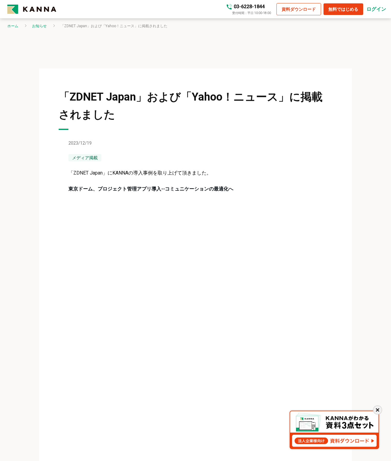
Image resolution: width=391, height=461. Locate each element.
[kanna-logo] (31, 9)
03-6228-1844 (249, 6)
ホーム (12, 26)
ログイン (376, 9)
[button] (298, 9)
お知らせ (39, 26)
